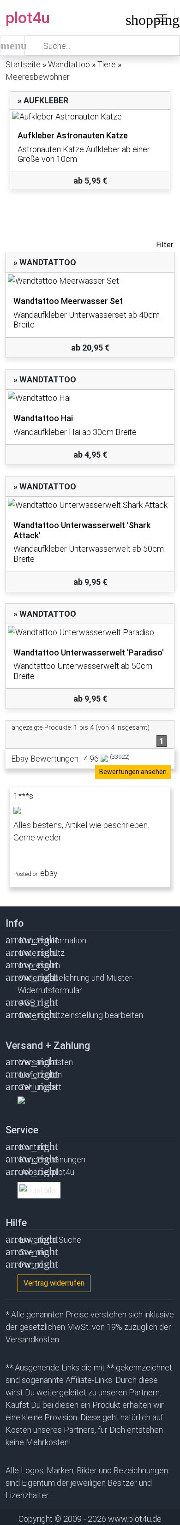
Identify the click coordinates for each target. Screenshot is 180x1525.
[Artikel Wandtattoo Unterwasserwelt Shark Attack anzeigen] (90, 505)
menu (12, 46)
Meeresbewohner (38, 77)
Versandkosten (46, 1062)
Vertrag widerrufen (54, 1283)
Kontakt (33, 1147)
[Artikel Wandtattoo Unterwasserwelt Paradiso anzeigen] (90, 632)
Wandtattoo (69, 64)
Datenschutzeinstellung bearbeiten (81, 1015)
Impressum (39, 965)
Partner (32, 1264)
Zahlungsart (40, 1087)
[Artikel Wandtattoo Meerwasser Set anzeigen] (90, 281)
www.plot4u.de (135, 1519)
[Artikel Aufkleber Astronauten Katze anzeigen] (90, 117)
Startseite (23, 64)
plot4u (28, 17)
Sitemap (34, 1252)
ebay (49, 873)
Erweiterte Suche (50, 1240)
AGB (27, 1002)
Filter (164, 244)
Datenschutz (42, 953)
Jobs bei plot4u (46, 1172)
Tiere (106, 64)
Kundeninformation (52, 940)
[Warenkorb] (132, 22)
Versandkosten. (33, 1339)
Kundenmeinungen (52, 1159)
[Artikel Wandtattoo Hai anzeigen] (90, 398)
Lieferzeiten (40, 1074)
